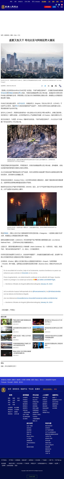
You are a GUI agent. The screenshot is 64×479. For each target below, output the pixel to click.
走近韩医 (54, 408)
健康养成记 (55, 404)
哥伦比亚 (4, 93)
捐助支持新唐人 (47, 389)
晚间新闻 (25, 404)
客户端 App (58, 460)
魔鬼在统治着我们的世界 (51, 434)
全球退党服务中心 (42, 463)
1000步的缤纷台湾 (31, 443)
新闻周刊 (25, 408)
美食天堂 (29, 432)
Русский (10, 382)
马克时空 (35, 416)
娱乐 (18, 398)
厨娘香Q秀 (29, 440)
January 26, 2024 (46, 302)
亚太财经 (25, 418)
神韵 (11, 1)
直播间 (37, 389)
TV (54, 6)
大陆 (9, 404)
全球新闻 (25, 397)
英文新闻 (44, 1)
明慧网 (51, 463)
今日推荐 (16, 409)
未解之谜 (45, 397)
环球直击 (25, 399)
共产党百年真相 (49, 430)
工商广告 (47, 453)
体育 (18, 400)
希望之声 (33, 463)
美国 (9, 400)
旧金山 (37, 379)
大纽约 (9, 379)
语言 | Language (36, 1)
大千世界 (29, 438)
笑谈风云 (45, 399)
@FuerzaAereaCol (39, 291)
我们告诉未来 (48, 425)
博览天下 (10, 411)
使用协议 (31, 460)
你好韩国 (29, 430)
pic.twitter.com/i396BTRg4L (46, 280)
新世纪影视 (10, 465)
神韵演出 (10, 414)
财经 (14, 402)
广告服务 (44, 460)
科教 (14, 404)
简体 (29, 1)
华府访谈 (25, 410)
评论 (9, 402)
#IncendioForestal (34, 298)
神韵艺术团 (12, 463)
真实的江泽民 (48, 438)
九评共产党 (48, 436)
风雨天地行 (48, 442)
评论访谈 (36, 395)
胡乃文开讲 (55, 401)
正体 (26, 1)
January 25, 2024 (46, 284)
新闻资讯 (6, 35)
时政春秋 (35, 404)
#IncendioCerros (22, 298)
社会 (15, 35)
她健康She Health (57, 399)
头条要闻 (10, 407)
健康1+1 (54, 397)
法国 (32, 379)
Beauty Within (30, 436)
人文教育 (46, 395)
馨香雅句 (45, 404)
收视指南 (17, 460)
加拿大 (14, 379)
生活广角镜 (29, 425)
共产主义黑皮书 (49, 444)
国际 (11, 35)
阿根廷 (10, 93)
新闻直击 (25, 406)
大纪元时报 (19, 463)
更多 (16, 465)
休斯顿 (28, 379)
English (54, 379)
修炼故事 (47, 451)
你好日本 (29, 428)
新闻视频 (26, 395)
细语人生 (35, 421)
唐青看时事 (35, 412)
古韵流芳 (45, 401)
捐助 (53, 1)
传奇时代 (47, 428)
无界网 (3, 465)
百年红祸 (47, 440)
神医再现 (54, 406)
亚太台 (42, 379)
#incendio (25, 273)
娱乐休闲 (30, 423)
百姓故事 (47, 447)
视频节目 (24, 389)
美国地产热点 (46, 412)
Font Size (56, 86)
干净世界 (26, 463)
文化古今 (45, 410)
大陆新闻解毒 (36, 418)
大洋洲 (23, 379)
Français (3, 382)
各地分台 (20, 1)
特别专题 (48, 423)
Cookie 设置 (32, 476)
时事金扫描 (35, 401)
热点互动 (35, 399)
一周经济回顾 (26, 412)
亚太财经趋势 (26, 416)
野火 (20, 93)
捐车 (57, 1)
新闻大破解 (35, 408)
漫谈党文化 (48, 449)
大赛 (15, 1)
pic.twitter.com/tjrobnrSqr (49, 298)
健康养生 (55, 395)
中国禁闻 (25, 401)
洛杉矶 (19, 379)
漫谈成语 (45, 406)
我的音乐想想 (30, 447)
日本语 (16, 382)
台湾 (14, 400)
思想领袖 (35, 406)
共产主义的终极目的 (50, 432)
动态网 (56, 463)
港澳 (14, 398)
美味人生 (29, 434)
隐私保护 (24, 460)
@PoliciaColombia (54, 291)
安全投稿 (37, 460)
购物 (62, 1)
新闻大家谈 (35, 397)
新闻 (10, 395)
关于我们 (11, 460)
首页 (2, 35)
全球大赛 (16, 414)
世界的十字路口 (37, 414)
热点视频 (16, 407)
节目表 (31, 389)
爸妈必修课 (45, 408)
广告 (49, 1)
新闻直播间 (48, 6)
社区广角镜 (26, 414)
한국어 (21, 382)
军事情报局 (35, 410)
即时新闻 (10, 409)
